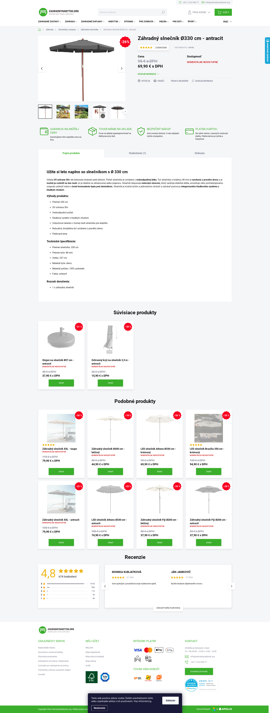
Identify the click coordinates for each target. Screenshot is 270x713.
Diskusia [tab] (200, 153)
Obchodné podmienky (47, 656)
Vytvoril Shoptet (203, 709)
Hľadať (163, 12)
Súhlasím (170, 700)
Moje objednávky (93, 652)
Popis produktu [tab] (71, 153)
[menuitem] (50, 21)
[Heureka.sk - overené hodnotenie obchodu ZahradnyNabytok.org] (202, 685)
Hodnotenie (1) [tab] (137, 153)
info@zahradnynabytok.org (203, 656)
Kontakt (41, 674)
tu (150, 701)
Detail (61, 383)
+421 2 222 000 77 (199, 662)
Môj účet (89, 648)
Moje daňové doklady (95, 656)
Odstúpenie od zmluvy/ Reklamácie (53, 661)
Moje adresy (91, 661)
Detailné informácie (147, 74)
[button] (231, 586)
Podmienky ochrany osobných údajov (54, 670)
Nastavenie (99, 708)
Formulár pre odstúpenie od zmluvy (53, 665)
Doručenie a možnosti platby (50, 652)
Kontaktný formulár (199, 671)
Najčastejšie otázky (46, 648)
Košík (88, 665)
